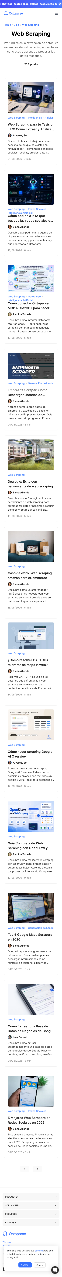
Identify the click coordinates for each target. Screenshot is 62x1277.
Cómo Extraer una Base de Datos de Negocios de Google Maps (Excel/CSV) (30, 1031)
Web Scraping (30, 24)
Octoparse (34, 296)
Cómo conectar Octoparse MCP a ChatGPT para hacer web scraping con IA (28, 308)
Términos (7, 1242)
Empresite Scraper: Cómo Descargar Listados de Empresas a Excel (27, 395)
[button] (55, 1270)
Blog (16, 24)
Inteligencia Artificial (40, 117)
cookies (39, 1250)
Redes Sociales (37, 209)
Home (7, 24)
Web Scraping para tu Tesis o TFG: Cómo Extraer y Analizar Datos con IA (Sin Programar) (30, 129)
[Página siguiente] (37, 1169)
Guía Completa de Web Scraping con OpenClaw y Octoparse (28, 848)
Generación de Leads (41, 383)
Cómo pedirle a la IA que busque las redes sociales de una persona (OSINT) (30, 220)
